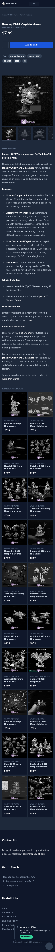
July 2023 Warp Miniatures (12, 637)
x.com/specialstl (11, 885)
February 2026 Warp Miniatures (38, 722)
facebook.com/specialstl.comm (19, 876)
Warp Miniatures (26, 15)
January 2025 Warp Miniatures (40, 552)
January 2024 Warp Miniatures (40, 510)
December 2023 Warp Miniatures (38, 595)
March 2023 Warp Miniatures (13, 467)
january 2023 (34, 56)
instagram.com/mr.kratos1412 (18, 881)
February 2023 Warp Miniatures (38, 424)
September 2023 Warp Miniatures (39, 765)
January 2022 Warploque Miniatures (37, 680)
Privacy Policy (9, 916)
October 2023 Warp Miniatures (40, 637)
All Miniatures (13, 15)
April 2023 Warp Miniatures (12, 424)
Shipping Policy (9, 920)
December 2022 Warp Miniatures (12, 510)
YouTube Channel (23, 332)
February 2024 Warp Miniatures (38, 808)
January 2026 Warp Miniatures (14, 595)
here (30, 320)
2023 (17, 61)
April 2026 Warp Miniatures (12, 722)
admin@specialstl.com (34, 853)
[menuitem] (9, 134)
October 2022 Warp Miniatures (40, 467)
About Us (6, 908)
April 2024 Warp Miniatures (12, 808)
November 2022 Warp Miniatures (12, 552)
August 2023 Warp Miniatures (13, 680)
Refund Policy (9, 925)
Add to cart (31, 45)
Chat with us (26, 937)
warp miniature (17, 56)
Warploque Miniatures (40, 676)
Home (4, 15)
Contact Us (7, 912)
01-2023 (7, 61)
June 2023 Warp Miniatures (12, 765)
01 (25, 61)
